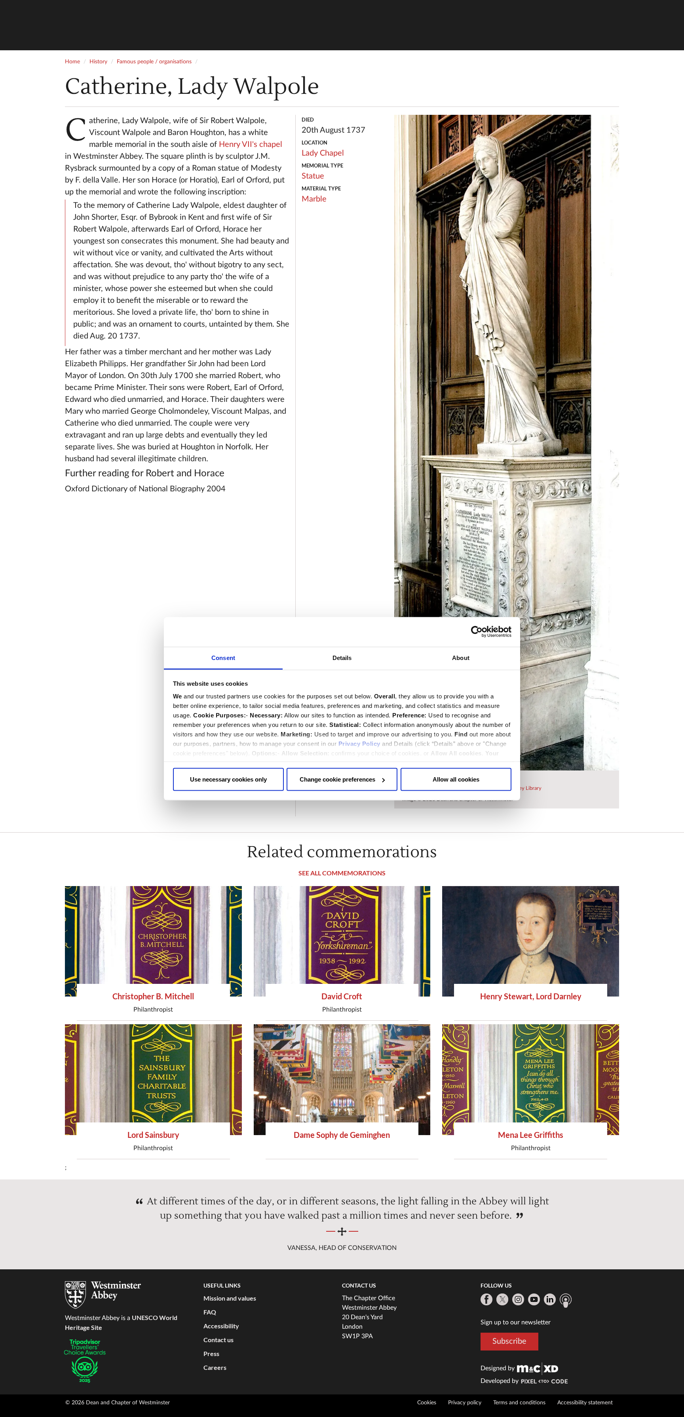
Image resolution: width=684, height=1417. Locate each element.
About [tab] (460, 657)
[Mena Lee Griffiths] (530, 1079)
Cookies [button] (426, 1403)
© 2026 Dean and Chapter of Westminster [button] (117, 1403)
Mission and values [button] (229, 1298)
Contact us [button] (218, 1339)
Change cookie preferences (337, 779)
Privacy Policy (359, 743)
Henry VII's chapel (250, 144)
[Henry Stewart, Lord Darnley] (530, 941)
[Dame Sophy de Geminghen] (342, 1079)
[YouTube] (534, 1299)
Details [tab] (342, 657)
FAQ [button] (209, 1312)
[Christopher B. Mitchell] (153, 941)
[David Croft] (342, 941)
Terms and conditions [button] (519, 1403)
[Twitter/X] (502, 1299)
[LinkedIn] (550, 1299)
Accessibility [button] (221, 1326)
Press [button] (211, 1353)
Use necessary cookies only (228, 779)
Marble (314, 199)
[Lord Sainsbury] (153, 1079)
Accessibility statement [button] (585, 1403)
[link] (537, 1368)
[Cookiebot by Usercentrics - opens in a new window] (476, 632)
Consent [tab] (223, 657)
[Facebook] (486, 1299)
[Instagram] (518, 1299)
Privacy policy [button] (464, 1403)
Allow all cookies (456, 779)
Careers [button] (214, 1367)
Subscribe (509, 1341)
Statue (313, 176)
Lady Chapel (323, 153)
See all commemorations (342, 873)
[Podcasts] (566, 1300)
